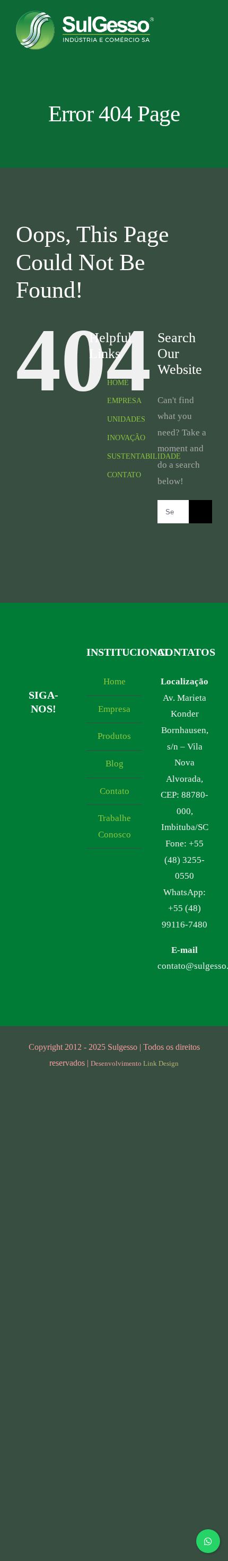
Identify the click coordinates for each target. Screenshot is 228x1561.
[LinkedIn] (34, 757)
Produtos (114, 736)
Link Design (161, 1063)
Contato (114, 791)
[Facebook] (43, 737)
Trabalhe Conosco (114, 826)
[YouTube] (61, 737)
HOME (118, 383)
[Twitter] (52, 757)
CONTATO (124, 475)
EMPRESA (124, 401)
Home (114, 681)
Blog (115, 764)
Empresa (114, 709)
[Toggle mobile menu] (208, 33)
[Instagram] (25, 737)
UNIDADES (126, 419)
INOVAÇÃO (126, 438)
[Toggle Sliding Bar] (189, 33)
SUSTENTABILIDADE (144, 456)
